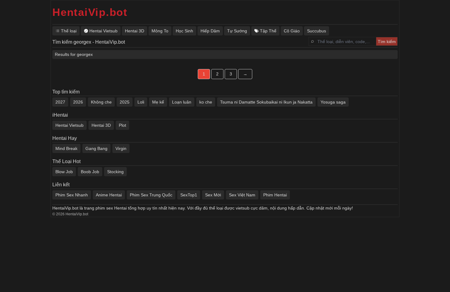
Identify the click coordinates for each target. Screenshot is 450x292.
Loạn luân (181, 102)
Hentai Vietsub (69, 125)
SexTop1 (188, 194)
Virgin (120, 148)
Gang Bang (96, 148)
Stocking (115, 171)
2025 (124, 102)
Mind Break (66, 148)
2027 (60, 102)
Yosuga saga (333, 102)
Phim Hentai (275, 194)
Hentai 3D (101, 125)
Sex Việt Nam (242, 194)
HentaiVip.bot (90, 12)
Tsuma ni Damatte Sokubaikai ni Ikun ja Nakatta (266, 102)
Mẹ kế (158, 102)
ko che (205, 102)
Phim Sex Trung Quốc (151, 194)
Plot (122, 125)
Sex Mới (213, 194)
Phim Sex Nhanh (71, 194)
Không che (101, 102)
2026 (78, 102)
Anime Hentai (109, 194)
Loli (140, 102)
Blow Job (64, 171)
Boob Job (90, 171)
